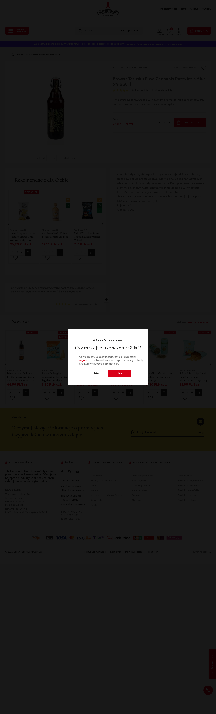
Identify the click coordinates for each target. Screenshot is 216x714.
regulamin (85, 360)
